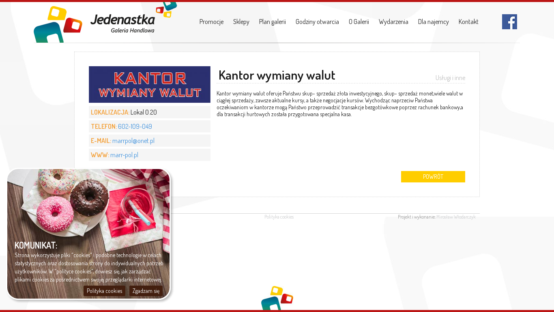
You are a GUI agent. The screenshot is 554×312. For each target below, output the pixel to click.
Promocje (211, 21)
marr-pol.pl (124, 155)
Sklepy (241, 21)
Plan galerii (272, 21)
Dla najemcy (433, 21)
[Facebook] (509, 27)
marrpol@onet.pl (133, 140)
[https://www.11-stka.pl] (105, 22)
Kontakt (469, 21)
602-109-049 (135, 126)
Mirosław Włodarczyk (456, 217)
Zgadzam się (146, 290)
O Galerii (359, 21)
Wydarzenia (393, 21)
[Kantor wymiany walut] (149, 100)
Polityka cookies (279, 217)
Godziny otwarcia (317, 21)
